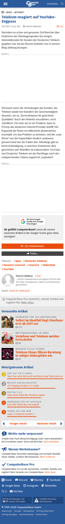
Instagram (32, 485)
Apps (18, 260)
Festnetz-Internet (14, 265)
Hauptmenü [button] (5, 3)
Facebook (55, 479)
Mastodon (50, 485)
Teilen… (34, 253)
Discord (23, 479)
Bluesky (38, 479)
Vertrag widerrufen (45, 511)
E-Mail (38, 276)
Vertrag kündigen (9, 514)
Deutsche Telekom (36, 260)
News (9, 12)
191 (20, 327)
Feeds (8, 479)
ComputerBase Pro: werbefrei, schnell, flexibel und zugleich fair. (34, 301)
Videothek (49, 265)
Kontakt (17, 511)
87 (19, 359)
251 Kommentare (33, 246)
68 (19, 343)
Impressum (7, 511)
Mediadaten (28, 511)
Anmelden (52, 3)
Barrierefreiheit (26, 514)
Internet (19, 12)
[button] (62, 4)
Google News (12, 485)
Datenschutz (41, 514)
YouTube (9, 269)
